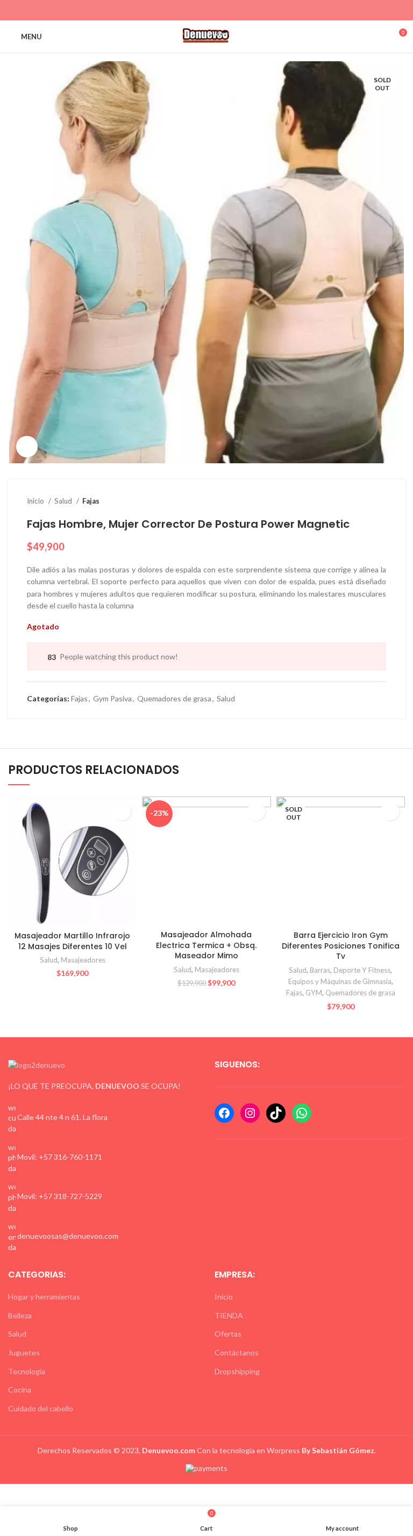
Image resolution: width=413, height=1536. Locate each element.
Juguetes (24, 1352)
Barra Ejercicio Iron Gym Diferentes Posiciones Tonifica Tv (341, 945)
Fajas (90, 501)
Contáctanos (237, 1352)
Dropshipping (237, 1371)
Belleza (20, 1315)
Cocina (19, 1389)
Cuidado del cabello (40, 1408)
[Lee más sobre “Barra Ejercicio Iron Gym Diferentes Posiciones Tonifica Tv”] (390, 811)
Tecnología (26, 1371)
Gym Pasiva (112, 698)
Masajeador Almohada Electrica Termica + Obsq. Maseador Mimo (206, 945)
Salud (64, 501)
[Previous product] (359, 501)
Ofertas (228, 1333)
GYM (313, 992)
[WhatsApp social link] (212, 10)
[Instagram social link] (200, 10)
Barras (320, 970)
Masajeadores (83, 960)
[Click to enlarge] (27, 446)
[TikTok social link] (225, 10)
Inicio (36, 501)
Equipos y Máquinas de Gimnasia (339, 981)
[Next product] (380, 501)
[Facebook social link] (188, 10)
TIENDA (229, 1315)
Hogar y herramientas (44, 1296)
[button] (121, 811)
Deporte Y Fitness (361, 970)
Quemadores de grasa (174, 698)
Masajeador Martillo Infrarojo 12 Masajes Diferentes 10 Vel (72, 941)
